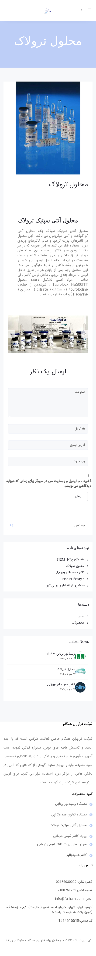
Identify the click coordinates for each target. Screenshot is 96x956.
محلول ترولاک (68, 185)
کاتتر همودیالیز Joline (70, 572)
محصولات (78, 623)
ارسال (78, 496)
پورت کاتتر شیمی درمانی (70, 836)
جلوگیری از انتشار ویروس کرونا (64, 585)
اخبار (81, 616)
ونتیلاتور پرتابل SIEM (70, 559)
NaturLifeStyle (73, 579)
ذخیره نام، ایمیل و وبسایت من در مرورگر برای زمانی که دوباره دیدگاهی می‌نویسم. (48, 483)
